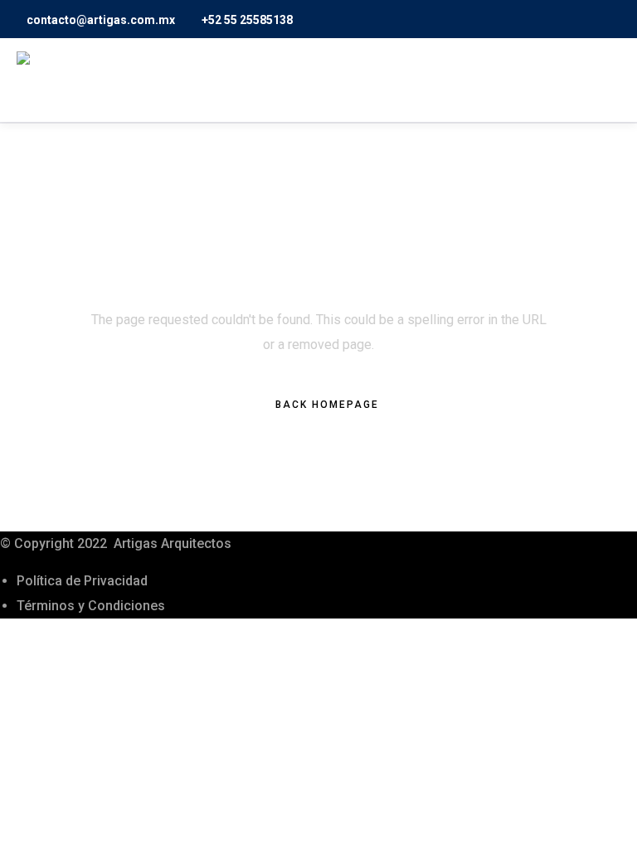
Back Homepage (327, 404)
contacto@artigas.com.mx (101, 20)
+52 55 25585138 (247, 20)
